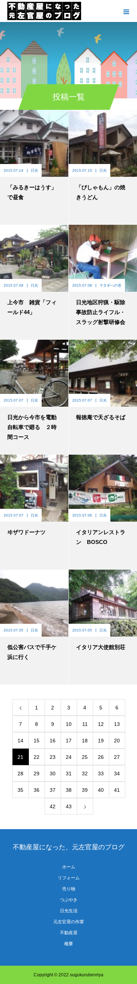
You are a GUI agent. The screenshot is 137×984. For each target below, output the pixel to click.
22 (36, 757)
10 (69, 724)
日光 (34, 170)
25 (85, 757)
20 (117, 740)
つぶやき (68, 899)
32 (85, 773)
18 (85, 740)
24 (69, 757)
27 (117, 757)
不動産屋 (68, 932)
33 (101, 773)
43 (69, 806)
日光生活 (68, 910)
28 (20, 773)
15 (36, 740)
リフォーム (69, 877)
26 (101, 757)
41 (117, 790)
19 (101, 740)
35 (20, 790)
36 (36, 790)
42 (53, 806)
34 (117, 773)
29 (36, 773)
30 (53, 773)
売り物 (68, 888)
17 (69, 740)
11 (85, 724)
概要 (68, 943)
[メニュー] (126, 11)
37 (53, 790)
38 (69, 790)
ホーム (68, 866)
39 (85, 790)
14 (20, 740)
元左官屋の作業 (68, 921)
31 (69, 773)
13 (117, 724)
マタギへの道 (110, 285)
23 (53, 757)
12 (101, 724)
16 (53, 740)
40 (101, 790)
